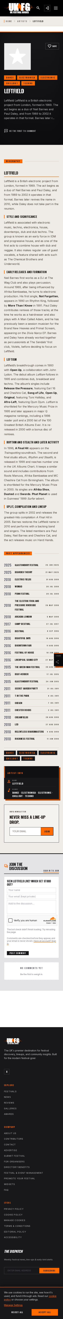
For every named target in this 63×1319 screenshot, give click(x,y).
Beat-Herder (21, 674)
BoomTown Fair (23, 645)
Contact (10, 1144)
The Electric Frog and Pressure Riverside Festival (27, 605)
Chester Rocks (23, 710)
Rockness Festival (25, 738)
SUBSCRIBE (49, 1270)
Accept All (45, 1312)
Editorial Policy (15, 1231)
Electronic (48, 77)
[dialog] (31, 1303)
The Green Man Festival (27, 667)
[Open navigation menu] (56, 8)
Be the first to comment (20, 131)
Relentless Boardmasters (29, 731)
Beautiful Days (23, 638)
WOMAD (18, 586)
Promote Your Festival (19, 1178)
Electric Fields (23, 579)
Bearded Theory (23, 572)
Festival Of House (24, 652)
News (7, 1097)
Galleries (10, 1108)
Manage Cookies (14, 1220)
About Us (10, 1133)
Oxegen (18, 703)
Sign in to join (51, 870)
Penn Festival (22, 593)
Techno (28, 83)
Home (9, 21)
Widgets (9, 1184)
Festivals (10, 1091)
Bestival (19, 631)
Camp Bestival (22, 624)
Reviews (9, 1102)
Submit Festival (14, 1156)
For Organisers (14, 1161)
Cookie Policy (13, 1214)
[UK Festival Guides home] (31, 1042)
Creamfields (21, 717)
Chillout (12, 83)
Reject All (17, 1312)
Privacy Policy (14, 1209)
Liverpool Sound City (26, 659)
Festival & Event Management (23, 1173)
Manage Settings (13, 1305)
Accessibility (13, 1237)
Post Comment (18, 953)
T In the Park (22, 695)
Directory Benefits (17, 1167)
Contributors (13, 1139)
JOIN (47, 831)
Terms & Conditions (17, 1226)
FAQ (6, 1190)
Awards (9, 1114)
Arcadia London (23, 616)
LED (16, 724)
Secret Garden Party (26, 688)
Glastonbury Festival (26, 565)
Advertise (10, 1150)
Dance (10, 77)
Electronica (27, 77)
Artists (22, 21)
